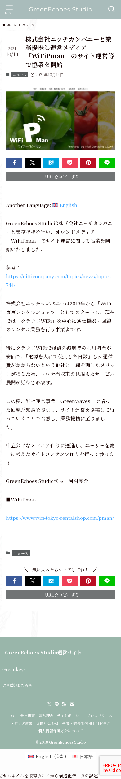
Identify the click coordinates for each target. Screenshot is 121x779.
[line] (57, 704)
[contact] (71, 704)
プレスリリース (99, 715)
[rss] (64, 704)
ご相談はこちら (17, 685)
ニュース (19, 74)
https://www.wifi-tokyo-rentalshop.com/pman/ (60, 517)
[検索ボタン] (111, 9)
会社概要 (27, 715)
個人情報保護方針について (60, 730)
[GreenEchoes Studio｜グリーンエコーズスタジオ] (60, 9)
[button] (14, 163)
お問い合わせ (47, 723)
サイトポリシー (70, 715)
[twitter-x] (49, 704)
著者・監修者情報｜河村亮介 (86, 723)
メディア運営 (22, 723)
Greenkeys (14, 669)
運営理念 (46, 715)
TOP (12, 715)
